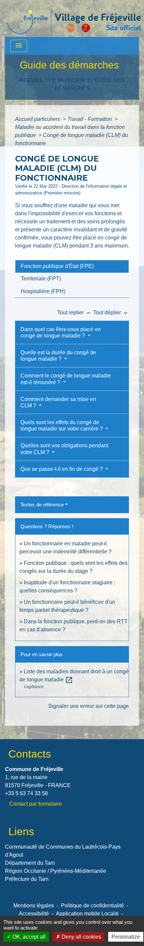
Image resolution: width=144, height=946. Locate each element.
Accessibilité (34, 913)
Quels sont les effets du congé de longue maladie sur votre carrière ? (62, 425)
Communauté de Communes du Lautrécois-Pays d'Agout (63, 851)
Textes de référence (42, 504)
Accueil (31, 80)
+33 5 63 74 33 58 (26, 793)
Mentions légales (33, 905)
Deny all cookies (80, 937)
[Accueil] (74, 18)
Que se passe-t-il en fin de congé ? (62, 469)
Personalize (126, 937)
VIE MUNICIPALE (69, 80)
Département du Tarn (30, 863)
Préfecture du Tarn (27, 879)
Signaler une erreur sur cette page (88, 706)
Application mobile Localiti (87, 913)
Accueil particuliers (38, 119)
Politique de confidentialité (92, 905)
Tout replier (74, 312)
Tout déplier (111, 312)
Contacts (29, 754)
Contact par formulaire (35, 804)
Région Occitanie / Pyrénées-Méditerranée (55, 871)
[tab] (72, 266)
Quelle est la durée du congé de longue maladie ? (58, 356)
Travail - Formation (90, 119)
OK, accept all (28, 937)
